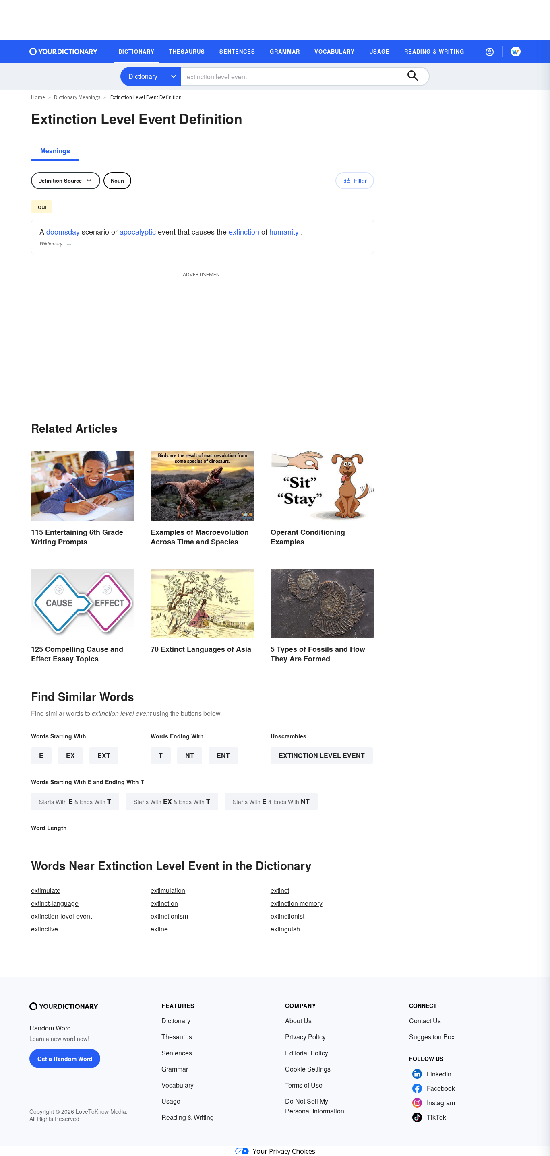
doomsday (63, 231)
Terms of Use (304, 1085)
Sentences (176, 1052)
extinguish (285, 928)
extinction (244, 231)
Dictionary (142, 76)
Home (38, 97)
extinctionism (169, 916)
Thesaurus (176, 1036)
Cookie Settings (308, 1069)
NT (189, 755)
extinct (280, 890)
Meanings (55, 150)
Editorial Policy (306, 1052)
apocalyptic (138, 231)
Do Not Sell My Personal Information (314, 1105)
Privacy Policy (305, 1036)
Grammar (174, 1069)
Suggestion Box (432, 1036)
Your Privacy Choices (284, 1151)
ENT (223, 755)
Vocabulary (177, 1085)
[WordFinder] (516, 51)
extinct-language (55, 903)
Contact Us (425, 1020)
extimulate (45, 890)
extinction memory (297, 903)
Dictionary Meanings (77, 97)
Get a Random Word (65, 1059)
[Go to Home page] (63, 51)
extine (159, 928)
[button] (489, 51)
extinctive (44, 928)
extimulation (168, 890)
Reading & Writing (187, 1117)
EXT (103, 755)
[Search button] (417, 76)
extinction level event (322, 755)
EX (70, 755)
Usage (170, 1101)
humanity (284, 231)
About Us (298, 1020)
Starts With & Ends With (75, 801)
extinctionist (287, 916)
